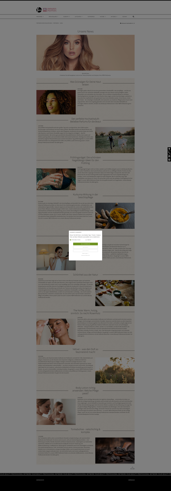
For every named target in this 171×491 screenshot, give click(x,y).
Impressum (83, 255)
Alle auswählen (85, 244)
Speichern (86, 250)
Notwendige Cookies (76, 239)
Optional (89, 239)
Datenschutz (88, 255)
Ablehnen (85, 247)
